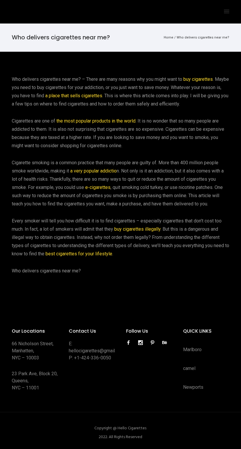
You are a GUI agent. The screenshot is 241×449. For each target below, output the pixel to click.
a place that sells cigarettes (73, 95)
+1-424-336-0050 (92, 358)
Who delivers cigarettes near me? (203, 37)
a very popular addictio (93, 171)
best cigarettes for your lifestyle (79, 254)
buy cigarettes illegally (137, 229)
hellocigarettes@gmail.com (97, 350)
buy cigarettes (198, 79)
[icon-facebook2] (130, 342)
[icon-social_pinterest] (154, 342)
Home (168, 37)
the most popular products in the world (95, 121)
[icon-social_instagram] (142, 342)
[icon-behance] (164, 342)
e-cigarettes (98, 187)
